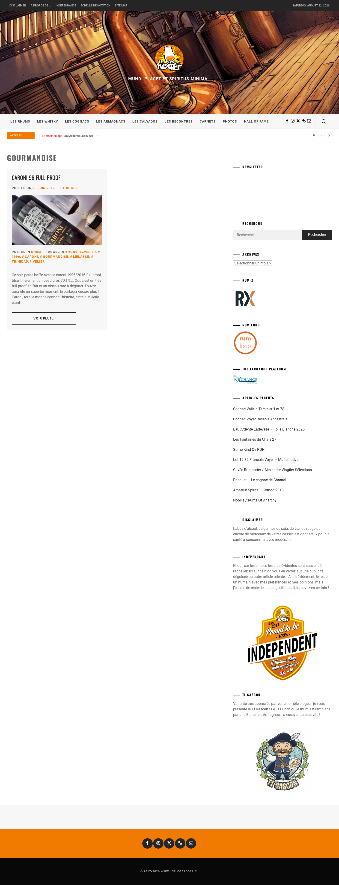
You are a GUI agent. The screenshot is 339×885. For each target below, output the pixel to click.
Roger (72, 188)
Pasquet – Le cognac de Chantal (259, 480)
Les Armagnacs (110, 121)
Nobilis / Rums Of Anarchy (255, 500)
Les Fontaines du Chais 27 (254, 439)
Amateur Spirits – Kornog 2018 (258, 490)
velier (39, 261)
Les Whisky (47, 121)
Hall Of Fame (256, 121)
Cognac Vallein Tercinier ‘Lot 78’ (259, 409)
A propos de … (41, 5)
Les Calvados (145, 121)
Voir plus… (43, 318)
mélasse (81, 256)
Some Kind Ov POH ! (249, 449)
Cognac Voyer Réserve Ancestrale (260, 419)
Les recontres (179, 121)
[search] (323, 121)
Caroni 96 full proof (36, 177)
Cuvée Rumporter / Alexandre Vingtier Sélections (272, 470)
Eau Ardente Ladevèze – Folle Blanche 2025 (92, 136)
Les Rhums (20, 121)
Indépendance (66, 5)
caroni (31, 256)
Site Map (121, 5)
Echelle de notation (95, 5)
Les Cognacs (77, 121)
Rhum (36, 252)
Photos (230, 121)
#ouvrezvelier (82, 252)
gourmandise (55, 256)
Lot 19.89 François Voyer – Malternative (265, 459)
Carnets (208, 121)
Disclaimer (17, 5)
